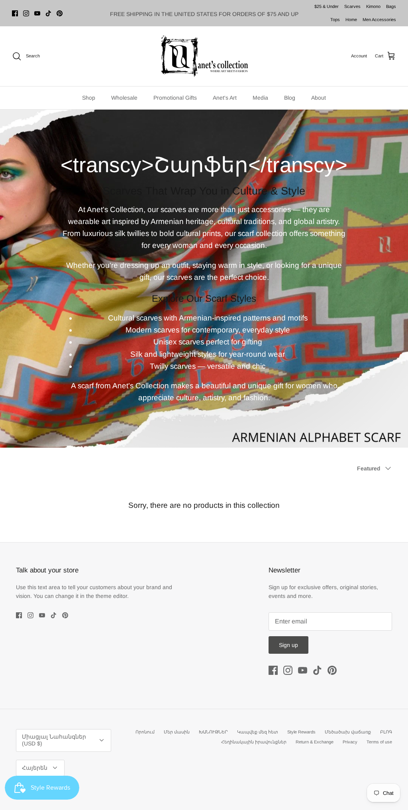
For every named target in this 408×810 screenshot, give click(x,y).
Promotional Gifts (175, 97)
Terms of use (379, 741)
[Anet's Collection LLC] (204, 56)
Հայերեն (34, 768)
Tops (335, 19)
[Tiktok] (48, 13)
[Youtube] (37, 13)
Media (260, 97)
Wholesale (124, 97)
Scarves (352, 6)
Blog (289, 97)
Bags (391, 6)
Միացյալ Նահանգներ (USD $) (54, 740)
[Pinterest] (60, 13)
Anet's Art (225, 97)
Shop (88, 97)
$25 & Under (326, 6)
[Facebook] (15, 13)
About (318, 97)
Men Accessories (379, 19)
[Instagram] (26, 13)
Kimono (373, 6)
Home (351, 19)
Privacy (350, 741)
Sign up (288, 645)
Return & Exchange (314, 741)
